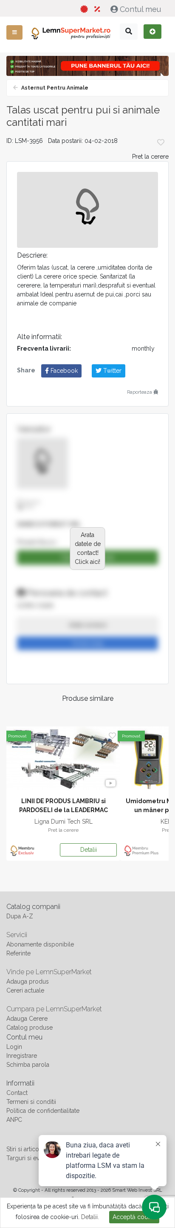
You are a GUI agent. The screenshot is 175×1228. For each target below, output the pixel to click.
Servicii (16, 935)
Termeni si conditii (31, 1101)
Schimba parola (27, 1064)
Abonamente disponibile (40, 944)
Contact (17, 1092)
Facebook (63, 370)
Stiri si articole (25, 1149)
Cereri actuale (25, 990)
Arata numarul (88, 624)
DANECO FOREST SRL (49, 524)
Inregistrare (21, 1055)
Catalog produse (29, 1027)
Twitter (111, 370)
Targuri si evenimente (35, 1158)
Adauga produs (27, 981)
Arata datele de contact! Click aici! (88, 548)
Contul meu (140, 9)
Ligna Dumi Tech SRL (63, 821)
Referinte (18, 953)
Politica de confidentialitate (42, 1110)
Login (14, 1046)
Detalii (88, 849)
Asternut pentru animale (54, 88)
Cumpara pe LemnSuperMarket (54, 1009)
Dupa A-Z (19, 916)
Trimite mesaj (87, 643)
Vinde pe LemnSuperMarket (49, 972)
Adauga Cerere (27, 1018)
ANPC (14, 1119)
